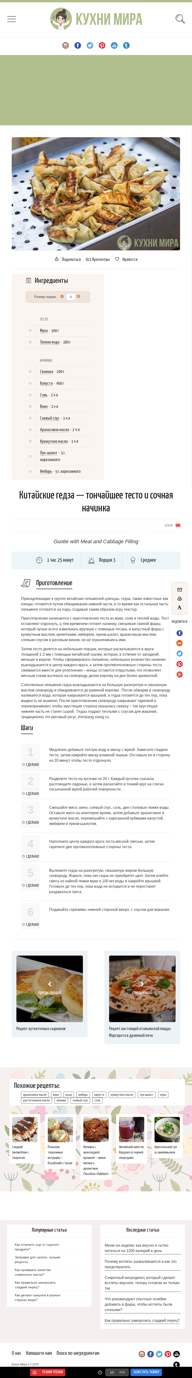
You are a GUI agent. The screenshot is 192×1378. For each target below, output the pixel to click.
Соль (43, 395)
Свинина (46, 371)
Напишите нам (39, 1353)
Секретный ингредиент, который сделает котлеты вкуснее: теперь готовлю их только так (142, 1283)
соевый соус (80, 1100)
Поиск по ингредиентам (78, 1353)
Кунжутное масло (54, 441)
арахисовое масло (35, 1095)
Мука (44, 331)
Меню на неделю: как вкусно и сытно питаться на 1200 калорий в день (136, 1248)
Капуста (46, 383)
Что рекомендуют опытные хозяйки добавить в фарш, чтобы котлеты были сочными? (138, 1304)
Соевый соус (49, 418)
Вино (44, 406)
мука (163, 1095)
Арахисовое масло (54, 430)
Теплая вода (49, 342)
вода (69, 1095)
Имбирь (46, 471)
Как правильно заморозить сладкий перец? (142, 1321)
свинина (61, 1100)
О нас (16, 1353)
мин (122, 1372)
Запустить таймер (146, 1372)
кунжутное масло (122, 1095)
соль (97, 1100)
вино (56, 1095)
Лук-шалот (48, 453)
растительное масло (36, 1100)
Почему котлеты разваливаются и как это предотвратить (141, 1264)
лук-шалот (147, 1095)
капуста (99, 1095)
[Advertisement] (96, 90)
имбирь (83, 1095)
